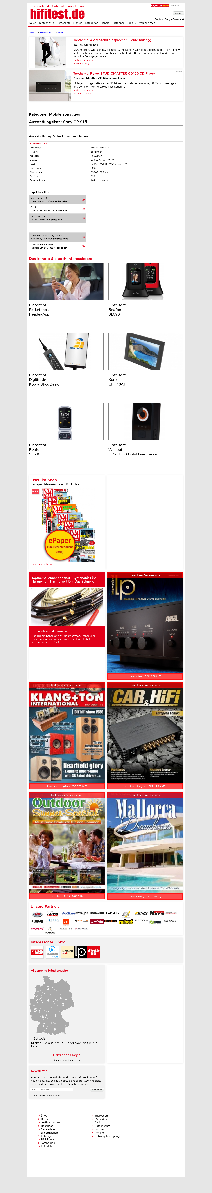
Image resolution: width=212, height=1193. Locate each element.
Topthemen (48, 1143)
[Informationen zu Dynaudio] (97, 914)
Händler (105, 23)
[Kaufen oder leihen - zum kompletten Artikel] (51, 52)
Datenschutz (102, 1126)
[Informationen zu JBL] (66, 922)
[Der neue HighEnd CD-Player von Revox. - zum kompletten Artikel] (51, 85)
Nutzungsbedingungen (108, 1136)
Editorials (46, 1146)
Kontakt (99, 1133)
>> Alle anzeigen (82, 63)
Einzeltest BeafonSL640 (37, 449)
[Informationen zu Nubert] (126, 922)
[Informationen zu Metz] (97, 922)
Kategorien (91, 23)
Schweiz (39, 1038)
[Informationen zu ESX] (126, 914)
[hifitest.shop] (93, 961)
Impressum (102, 1115)
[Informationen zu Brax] (81, 914)
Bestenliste (63, 23)
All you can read (145, 23)
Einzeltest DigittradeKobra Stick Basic (44, 379)
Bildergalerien (49, 1133)
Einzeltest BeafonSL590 (117, 310)
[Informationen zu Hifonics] (52, 922)
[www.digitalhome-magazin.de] (37, 961)
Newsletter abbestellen (47, 1095)
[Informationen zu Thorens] (37, 930)
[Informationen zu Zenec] (81, 930)
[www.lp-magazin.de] (80, 961)
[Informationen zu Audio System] (52, 914)
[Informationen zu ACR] (37, 914)
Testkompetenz (50, 1122)
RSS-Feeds (48, 1139)
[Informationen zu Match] (81, 922)
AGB (97, 1122)
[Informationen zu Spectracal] (170, 922)
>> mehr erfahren (43, 564)
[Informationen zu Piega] (141, 922)
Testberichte (46, 23)
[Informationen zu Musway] (110, 922)
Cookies (99, 1129)
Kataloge (46, 1136)
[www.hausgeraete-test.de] (52, 961)
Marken (77, 23)
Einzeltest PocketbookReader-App (39, 310)
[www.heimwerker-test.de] (67, 961)
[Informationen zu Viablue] (50, 930)
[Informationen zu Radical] (155, 922)
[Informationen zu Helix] (37, 922)
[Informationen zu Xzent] (66, 930)
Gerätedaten (48, 1129)
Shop (130, 23)
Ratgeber (118, 23)
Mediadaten (102, 1119)
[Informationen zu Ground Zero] (170, 914)
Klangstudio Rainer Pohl (66, 1060)
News (32, 23)
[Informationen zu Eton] (141, 914)
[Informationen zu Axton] (68, 914)
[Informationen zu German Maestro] (157, 914)
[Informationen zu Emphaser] (112, 914)
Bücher (45, 1119)
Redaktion (47, 1126)
